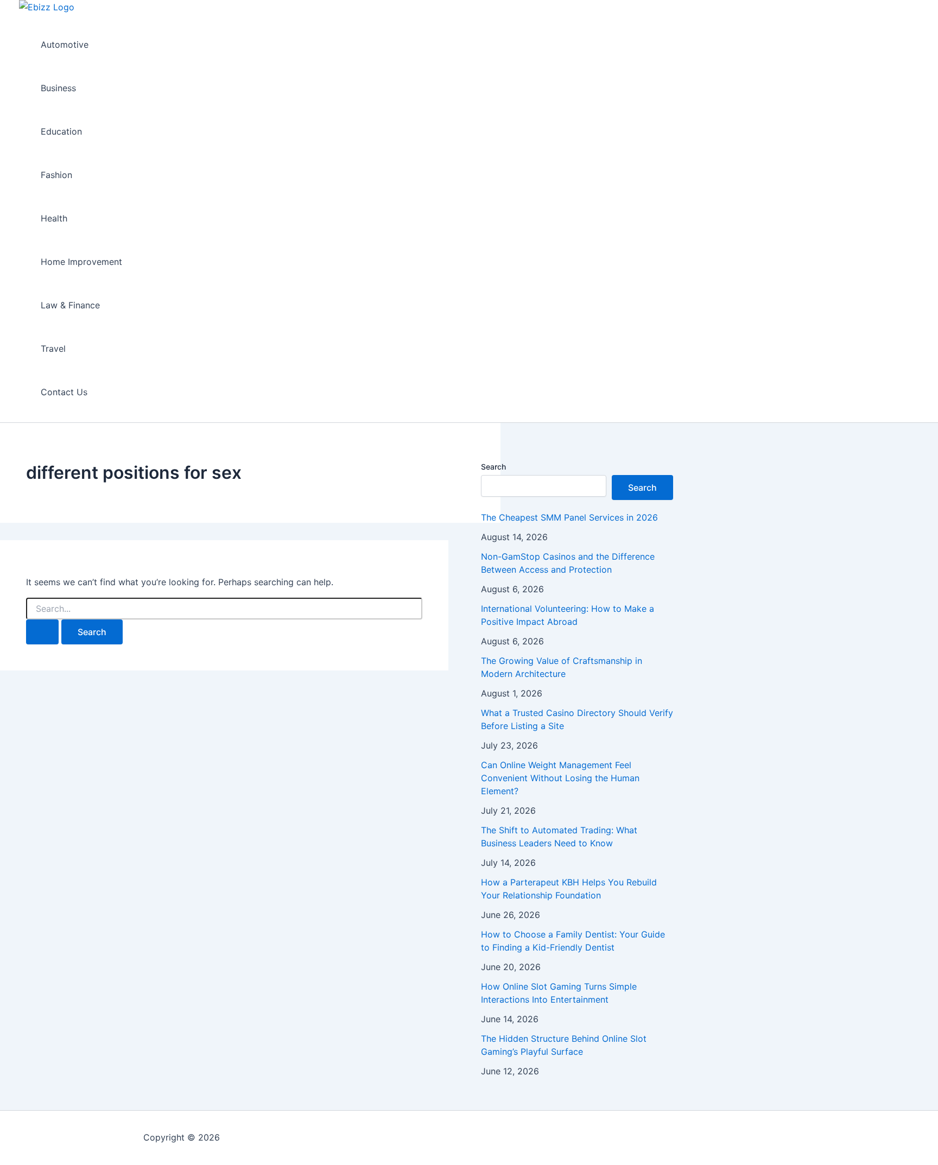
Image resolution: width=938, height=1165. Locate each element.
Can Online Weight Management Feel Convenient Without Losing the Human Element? (560, 777)
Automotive (64, 44)
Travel (53, 348)
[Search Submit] (42, 631)
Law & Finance (70, 305)
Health (54, 218)
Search (493, 466)
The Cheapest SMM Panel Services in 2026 (569, 517)
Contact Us (64, 392)
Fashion (56, 174)
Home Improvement (81, 261)
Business (58, 88)
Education (61, 131)
